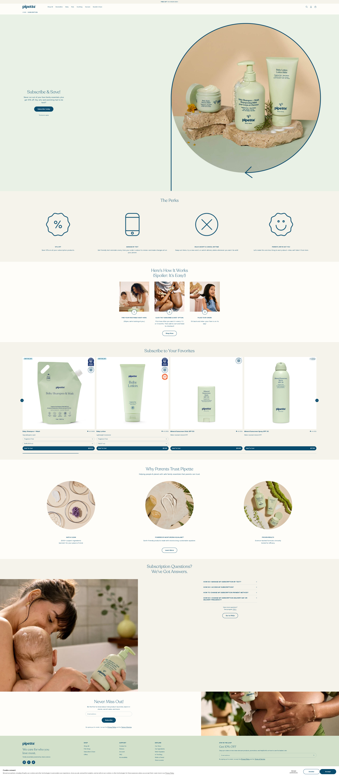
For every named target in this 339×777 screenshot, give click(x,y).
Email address (91, 714)
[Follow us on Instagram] (24, 762)
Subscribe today (44, 109)
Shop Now (169, 333)
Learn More (169, 550)
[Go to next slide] (317, 400)
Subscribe (108, 720)
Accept (328, 771)
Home (24, 12)
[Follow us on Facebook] (29, 762)
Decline (311, 771)
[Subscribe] (313, 755)
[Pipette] (29, 7)
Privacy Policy (169, 773)
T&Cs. (235, 609)
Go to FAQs (230, 615)
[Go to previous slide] (22, 400)
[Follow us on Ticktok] (33, 762)
